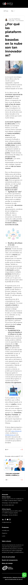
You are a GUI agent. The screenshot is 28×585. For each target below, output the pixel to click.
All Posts (6, 11)
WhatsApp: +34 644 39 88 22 (10, 515)
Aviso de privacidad (8, 557)
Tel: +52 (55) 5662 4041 (8, 505)
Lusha (3, 536)
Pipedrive (4, 533)
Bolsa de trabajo (7, 563)
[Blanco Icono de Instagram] (10, 519)
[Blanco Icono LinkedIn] (3, 519)
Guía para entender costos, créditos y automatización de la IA (13, 474)
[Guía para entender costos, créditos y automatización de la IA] (14, 465)
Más (12, 11)
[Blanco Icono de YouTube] (7, 519)
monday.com (5, 530)
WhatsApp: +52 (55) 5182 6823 (10, 503)
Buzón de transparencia (10, 560)
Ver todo (21, 456)
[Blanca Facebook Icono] (5, 519)
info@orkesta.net (6, 522)
